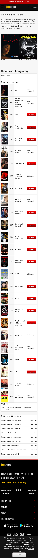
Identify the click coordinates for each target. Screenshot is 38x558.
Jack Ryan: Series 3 (19, 139)
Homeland (19, 286)
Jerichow (18, 335)
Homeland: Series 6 (19, 213)
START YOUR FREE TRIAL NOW (19, 2)
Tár (16, 115)
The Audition (19, 164)
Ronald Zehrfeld (15, 441)
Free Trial (12, 28)
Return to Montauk (18, 200)
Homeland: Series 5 (19, 225)
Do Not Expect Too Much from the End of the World (19, 103)
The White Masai (18, 384)
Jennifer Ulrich (15, 429)
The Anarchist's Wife (19, 347)
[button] (28, 7)
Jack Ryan (18, 188)
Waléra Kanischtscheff (18, 450)
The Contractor (19, 127)
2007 (3, 408)
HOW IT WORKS (6, 501)
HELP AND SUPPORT (7, 519)
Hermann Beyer (15, 424)
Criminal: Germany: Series (18, 176)
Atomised (18, 372)
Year (8, 75)
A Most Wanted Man (19, 237)
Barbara (18, 299)
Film (13, 75)
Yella (17, 360)
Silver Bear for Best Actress (22, 408)
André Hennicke (15, 420)
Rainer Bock (14, 433)
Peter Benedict (15, 437)
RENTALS (4, 507)
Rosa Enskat (14, 446)
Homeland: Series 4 (19, 262)
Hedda (3, 59)
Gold (17, 274)
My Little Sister (18, 152)
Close (19, 555)
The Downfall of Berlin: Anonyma (20, 323)
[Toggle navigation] (3, 6)
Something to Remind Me (20, 396)
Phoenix (18, 249)
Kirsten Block (14, 454)
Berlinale (9, 408)
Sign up (31, 115)
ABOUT (3, 513)
